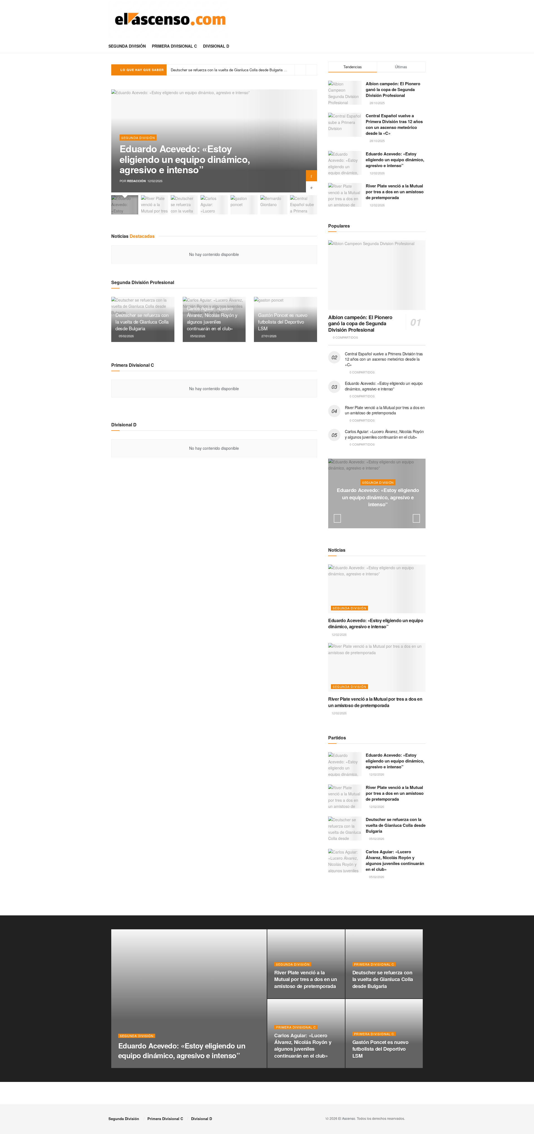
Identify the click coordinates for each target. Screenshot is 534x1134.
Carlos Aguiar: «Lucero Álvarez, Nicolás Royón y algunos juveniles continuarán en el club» (212, 318)
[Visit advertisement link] (377, 901)
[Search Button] (423, 46)
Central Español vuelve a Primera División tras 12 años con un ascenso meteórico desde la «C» (394, 124)
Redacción (136, 181)
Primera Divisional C (174, 46)
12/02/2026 (379, 515)
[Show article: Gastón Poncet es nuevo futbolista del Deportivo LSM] (244, 204)
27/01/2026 (268, 336)
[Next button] (311, 175)
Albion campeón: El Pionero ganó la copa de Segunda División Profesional (393, 89)
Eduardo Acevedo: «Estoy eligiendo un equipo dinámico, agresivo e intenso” (185, 159)
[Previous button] (311, 186)
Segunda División (127, 46)
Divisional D (216, 46)
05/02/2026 (126, 336)
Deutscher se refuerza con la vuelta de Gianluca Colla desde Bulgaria (142, 321)
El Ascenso (346, 1118)
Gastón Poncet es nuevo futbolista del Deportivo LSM (214, 69)
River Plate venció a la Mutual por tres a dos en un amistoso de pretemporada (395, 192)
